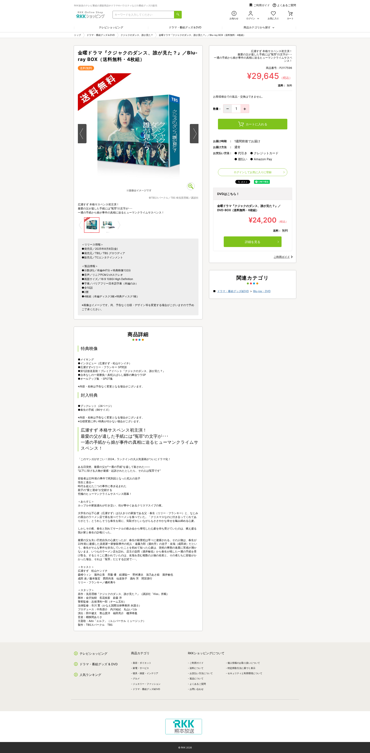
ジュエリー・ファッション (147, 683)
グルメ (136, 678)
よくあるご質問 (286, 5)
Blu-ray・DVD (262, 291)
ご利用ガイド (262, 5)
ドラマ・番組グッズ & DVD (99, 664)
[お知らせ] (234, 14)
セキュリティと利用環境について (245, 673)
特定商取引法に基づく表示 (241, 668)
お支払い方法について (201, 673)
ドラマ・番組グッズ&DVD (233, 291)
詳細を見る (252, 242)
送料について (197, 668)
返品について (197, 678)
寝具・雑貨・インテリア (145, 673)
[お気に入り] (273, 14)
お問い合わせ (197, 689)
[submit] (177, 15)
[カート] (290, 14)
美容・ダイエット (142, 662)
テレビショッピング (111, 27)
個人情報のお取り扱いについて (244, 662)
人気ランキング (90, 675)
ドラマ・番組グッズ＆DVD (185, 27)
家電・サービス (141, 668)
